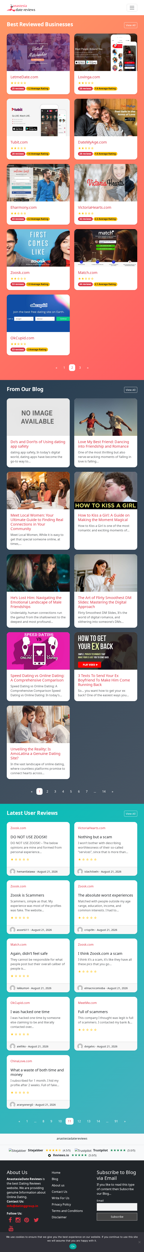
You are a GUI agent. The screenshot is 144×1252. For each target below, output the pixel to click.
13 (88, 1121)
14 (104, 791)
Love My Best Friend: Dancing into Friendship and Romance (103, 444)
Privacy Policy (61, 1204)
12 (79, 1121)
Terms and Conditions (67, 1211)
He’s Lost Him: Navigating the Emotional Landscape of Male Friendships (36, 602)
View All (131, 25)
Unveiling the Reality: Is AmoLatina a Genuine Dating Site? (35, 753)
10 (60, 1121)
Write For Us (60, 1198)
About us (58, 1185)
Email (100, 1200)
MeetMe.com (87, 1003)
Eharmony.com (23, 207)
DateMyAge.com (92, 142)
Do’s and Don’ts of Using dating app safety (37, 444)
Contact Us (59, 1192)
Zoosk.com (20, 272)
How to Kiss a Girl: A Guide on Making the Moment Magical (104, 517)
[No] (139, 1242)
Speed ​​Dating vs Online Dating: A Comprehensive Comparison (37, 678)
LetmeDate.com (24, 76)
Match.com (88, 272)
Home (56, 1172)
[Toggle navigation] (132, 7)
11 (69, 1121)
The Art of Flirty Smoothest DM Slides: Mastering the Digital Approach (104, 602)
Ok (73, 1246)
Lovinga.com (89, 76)
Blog (55, 1179)
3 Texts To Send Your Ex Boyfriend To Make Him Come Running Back (104, 680)
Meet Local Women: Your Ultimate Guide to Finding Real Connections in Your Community (36, 522)
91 (116, 1121)
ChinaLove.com (21, 1061)
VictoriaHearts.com (94, 207)
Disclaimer (59, 1217)
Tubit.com (19, 142)
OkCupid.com (22, 337)
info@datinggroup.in (22, 1206)
